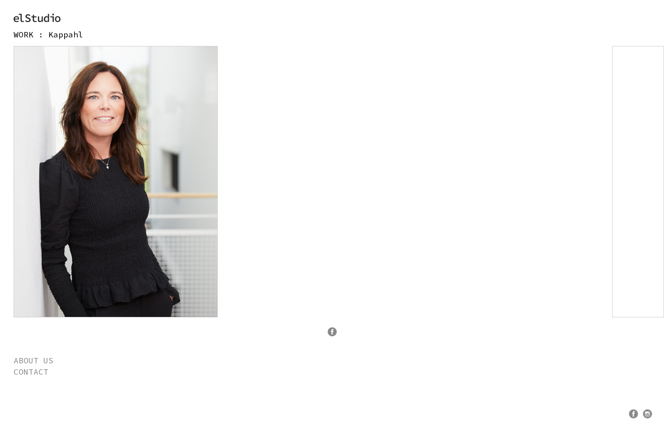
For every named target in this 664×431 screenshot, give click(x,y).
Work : (31, 34)
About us (33, 360)
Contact (31, 372)
